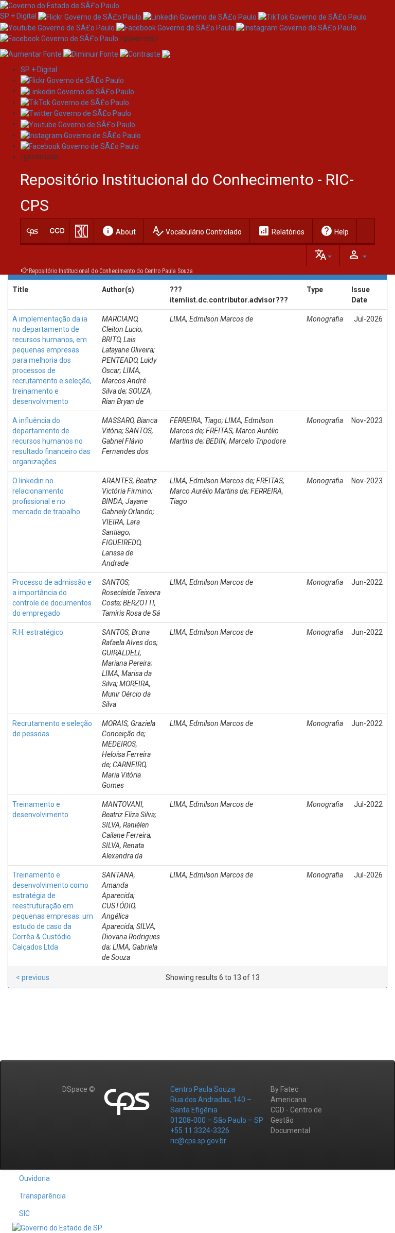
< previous (32, 977)
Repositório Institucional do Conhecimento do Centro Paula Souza (111, 271)
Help (334, 231)
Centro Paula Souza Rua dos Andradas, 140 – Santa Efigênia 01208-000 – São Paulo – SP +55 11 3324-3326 (216, 1110)
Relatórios (281, 231)
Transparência (42, 1196)
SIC (24, 1213)
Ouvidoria (34, 1178)
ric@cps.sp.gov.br (198, 1141)
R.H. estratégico (37, 632)
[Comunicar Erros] (166, 53)
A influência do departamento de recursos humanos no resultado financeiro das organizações (51, 441)
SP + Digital (18, 16)
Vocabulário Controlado (197, 231)
